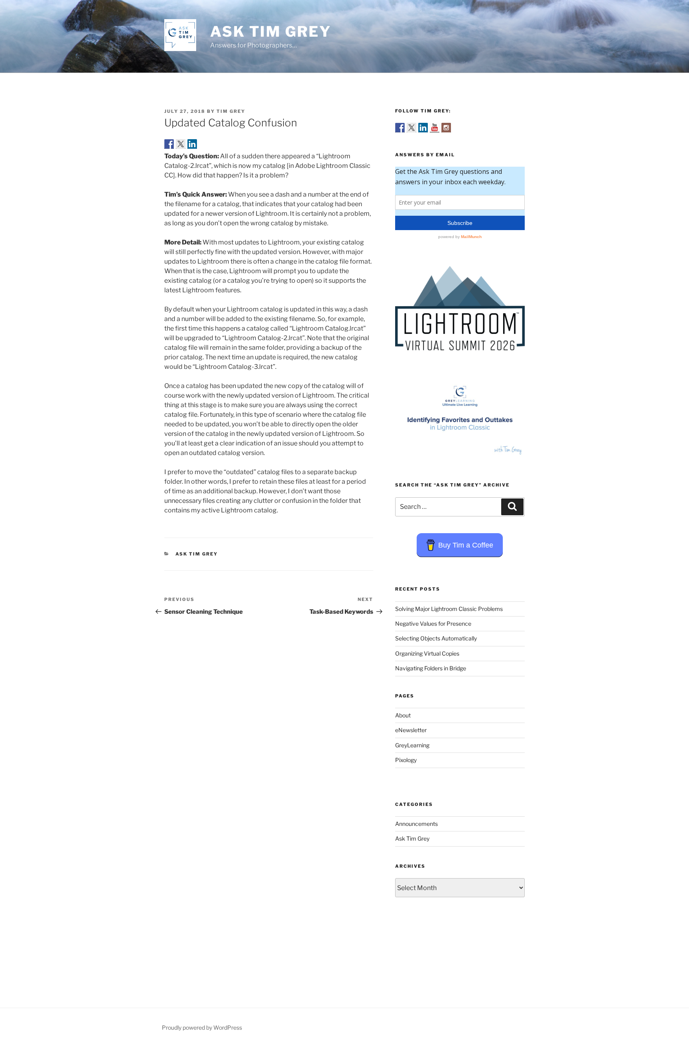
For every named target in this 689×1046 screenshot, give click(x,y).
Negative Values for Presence (433, 623)
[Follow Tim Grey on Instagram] (446, 127)
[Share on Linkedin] (192, 144)
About (403, 715)
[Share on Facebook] (169, 144)
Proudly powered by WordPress (202, 1027)
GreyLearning (412, 745)
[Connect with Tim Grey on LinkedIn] (423, 127)
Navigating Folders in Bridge (430, 668)
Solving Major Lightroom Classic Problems (449, 608)
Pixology (406, 759)
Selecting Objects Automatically (436, 638)
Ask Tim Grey (270, 31)
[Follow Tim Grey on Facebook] (400, 127)
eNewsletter (411, 730)
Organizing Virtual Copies (427, 653)
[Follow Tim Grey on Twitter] (411, 127)
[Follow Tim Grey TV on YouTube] (434, 127)
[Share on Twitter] (180, 144)
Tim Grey (231, 111)
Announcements (416, 823)
